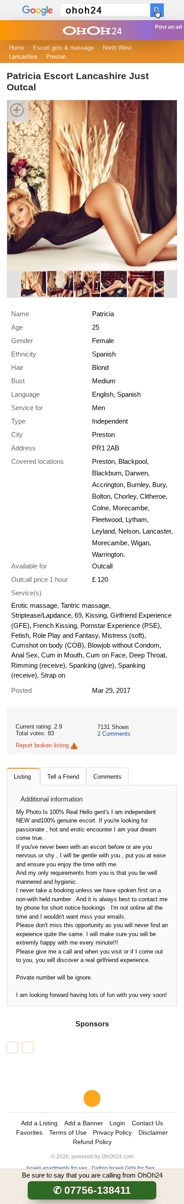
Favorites (29, 1132)
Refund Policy (92, 1141)
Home (16, 47)
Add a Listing (39, 1123)
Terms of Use (68, 1132)
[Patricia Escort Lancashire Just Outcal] (92, 184)
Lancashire (23, 56)
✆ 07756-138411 (92, 1190)
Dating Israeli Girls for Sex (123, 1168)
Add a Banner (83, 1123)
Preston (56, 56)
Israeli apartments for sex (56, 1168)
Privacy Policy (112, 1132)
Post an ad (168, 27)
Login (117, 1123)
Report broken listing (42, 745)
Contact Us (147, 1123)
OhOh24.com (117, 1156)
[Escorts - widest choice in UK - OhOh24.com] (92, 30)
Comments (113, 733)
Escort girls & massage (63, 47)
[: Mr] (12, 1047)
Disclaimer (153, 1132)
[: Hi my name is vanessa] (27, 1047)
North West (117, 47)
